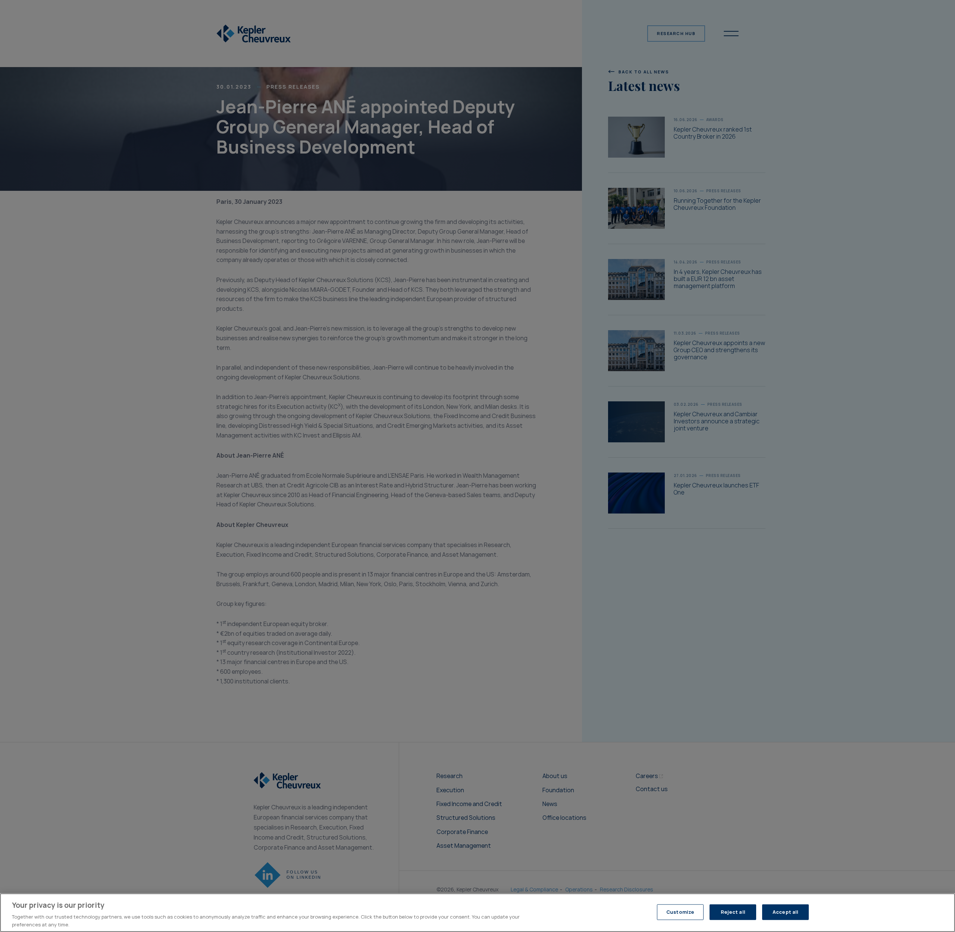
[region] (477, 912)
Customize (680, 912)
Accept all (785, 912)
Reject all (733, 912)
